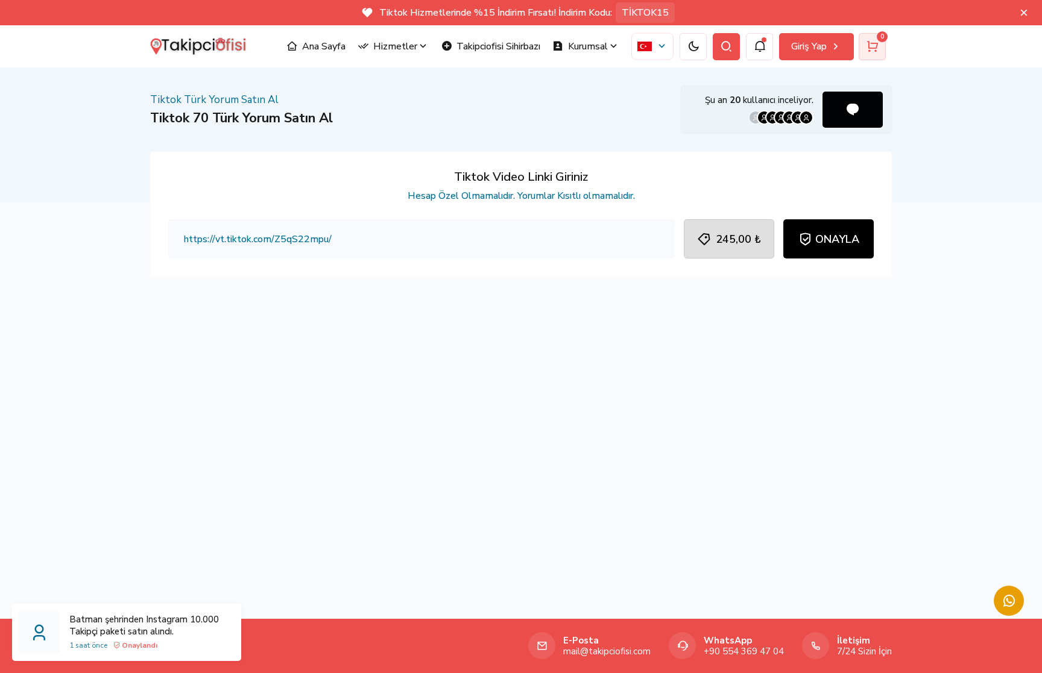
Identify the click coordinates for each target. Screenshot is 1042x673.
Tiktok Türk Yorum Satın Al (214, 100)
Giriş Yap (809, 46)
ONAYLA (837, 239)
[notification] (759, 46)
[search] (726, 46)
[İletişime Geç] (1009, 601)
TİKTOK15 (645, 12)
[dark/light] (693, 46)
